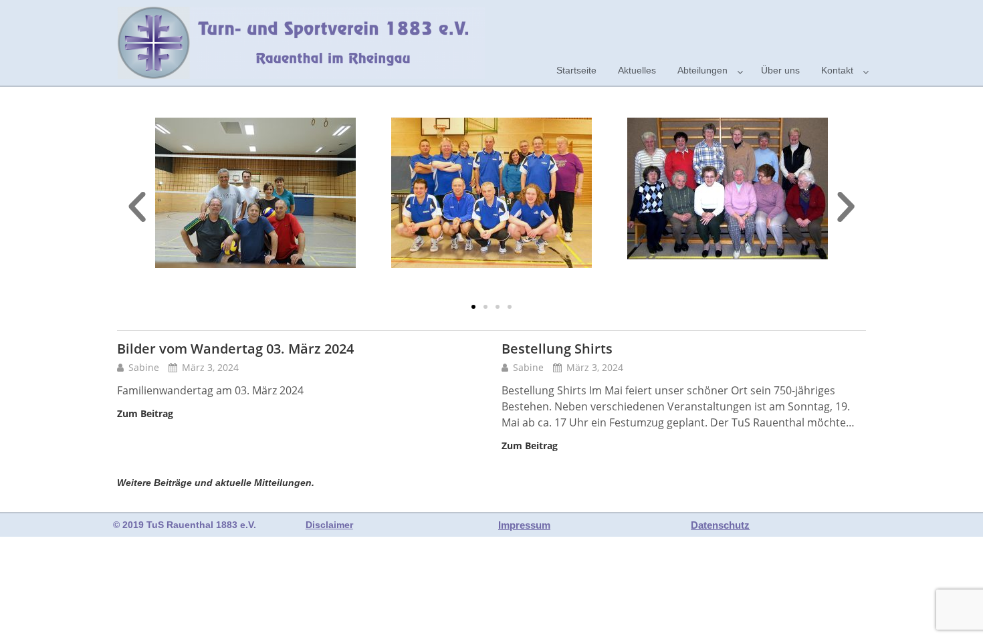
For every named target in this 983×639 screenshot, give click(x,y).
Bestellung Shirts (557, 349)
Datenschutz (720, 525)
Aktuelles (637, 70)
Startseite (576, 70)
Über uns (780, 70)
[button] (473, 307)
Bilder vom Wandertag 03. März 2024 (235, 349)
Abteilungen (702, 70)
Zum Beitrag (145, 413)
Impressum (524, 525)
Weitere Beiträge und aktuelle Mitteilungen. (215, 482)
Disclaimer (329, 524)
